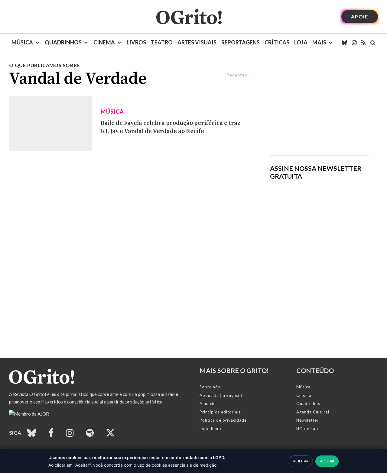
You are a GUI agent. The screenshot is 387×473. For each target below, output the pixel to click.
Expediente (211, 428)
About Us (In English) (221, 395)
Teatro (162, 42)
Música (22, 42)
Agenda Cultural (312, 412)
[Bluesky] (344, 43)
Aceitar (327, 461)
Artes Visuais (196, 42)
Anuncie (208, 403)
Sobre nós (210, 386)
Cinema (104, 42)
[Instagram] (354, 43)
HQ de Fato (308, 428)
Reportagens (240, 42)
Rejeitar (300, 461)
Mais (319, 42)
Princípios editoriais (220, 412)
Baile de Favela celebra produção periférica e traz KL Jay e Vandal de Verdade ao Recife (170, 127)
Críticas (277, 42)
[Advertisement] (319, 108)
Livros (136, 42)
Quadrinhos (63, 42)
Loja (300, 42)
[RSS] (363, 43)
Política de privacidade (223, 420)
